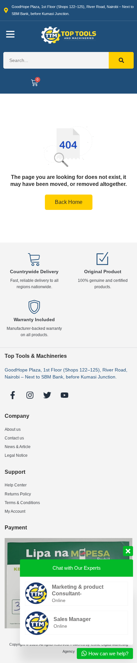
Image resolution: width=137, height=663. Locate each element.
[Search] (121, 60)
